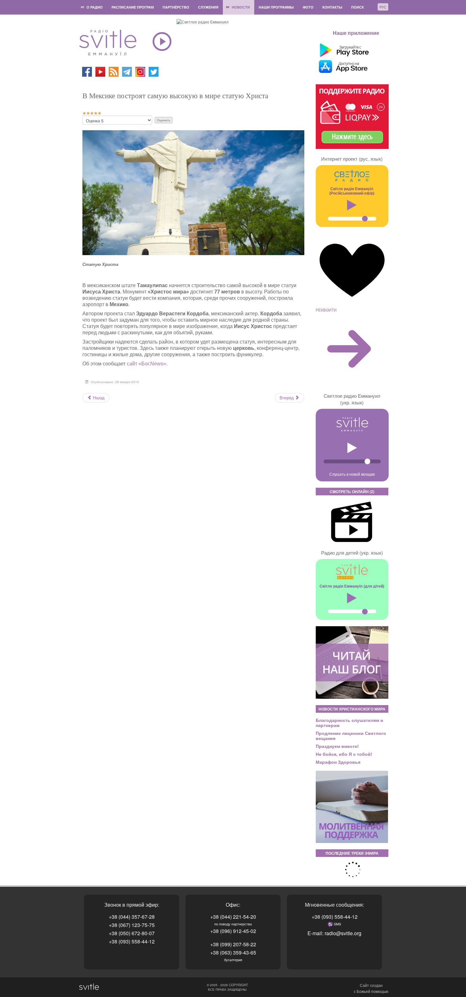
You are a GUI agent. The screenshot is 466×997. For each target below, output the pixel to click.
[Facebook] (87, 71)
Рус (382, 7)
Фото (308, 7)
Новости (241, 7)
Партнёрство (176, 7)
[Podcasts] (113, 71)
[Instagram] (140, 71)
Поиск (357, 7)
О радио (95, 7)
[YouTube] (100, 71)
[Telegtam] (127, 71)
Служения (208, 7)
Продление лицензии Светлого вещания (351, 735)
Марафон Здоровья (338, 762)
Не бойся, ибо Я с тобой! (344, 754)
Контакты (332, 7)
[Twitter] (153, 71)
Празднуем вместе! (337, 746)
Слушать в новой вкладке (352, 474)
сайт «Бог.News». (146, 363)
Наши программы (276, 7)
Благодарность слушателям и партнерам (349, 722)
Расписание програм (133, 7)
